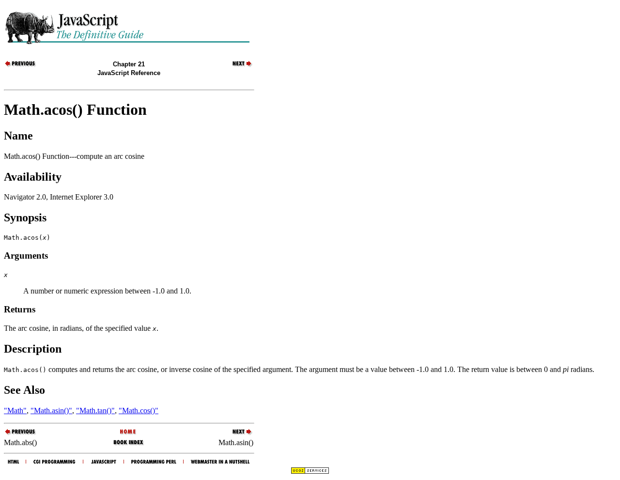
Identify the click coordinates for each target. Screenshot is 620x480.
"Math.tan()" (95, 410)
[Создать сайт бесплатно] (310, 471)
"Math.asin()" (51, 410)
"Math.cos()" (138, 410)
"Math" (15, 410)
